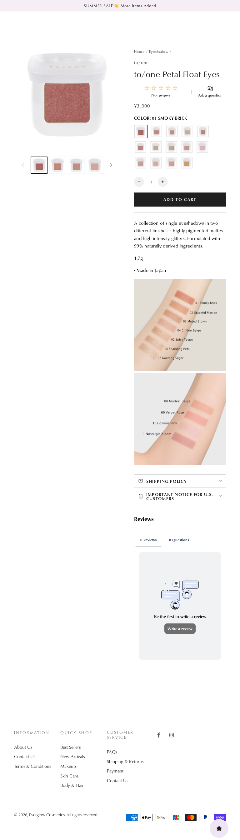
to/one (141, 62)
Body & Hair (72, 785)
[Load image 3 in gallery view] (76, 165)
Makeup (68, 766)
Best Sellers (70, 747)
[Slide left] (23, 165)
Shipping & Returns (125, 761)
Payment (115, 771)
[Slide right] (111, 165)
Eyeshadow (158, 51)
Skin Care (69, 775)
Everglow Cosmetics (47, 815)
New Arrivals (72, 756)
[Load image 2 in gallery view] (57, 165)
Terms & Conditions (32, 766)
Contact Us (24, 756)
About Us (23, 747)
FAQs (112, 751)
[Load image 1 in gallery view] (39, 165)
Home (139, 51)
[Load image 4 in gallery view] (95, 165)
